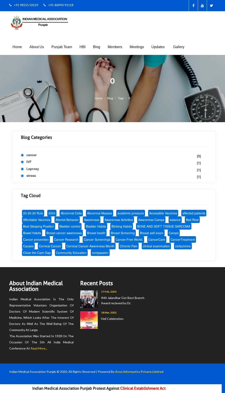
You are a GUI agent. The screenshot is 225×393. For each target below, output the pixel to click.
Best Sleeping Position (38, 226)
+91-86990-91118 (60, 5)
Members (115, 47)
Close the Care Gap (37, 252)
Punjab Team (61, 47)
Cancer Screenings (97, 239)
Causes (28, 246)
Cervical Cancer (50, 246)
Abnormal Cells (71, 213)
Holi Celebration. (112, 319)
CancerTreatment (183, 239)
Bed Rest (192, 219)
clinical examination (156, 246)
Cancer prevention (36, 239)
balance (175, 219)
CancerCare (156, 239)
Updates (158, 47)
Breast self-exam (151, 233)
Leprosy (113, 169)
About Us (36, 47)
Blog (96, 47)
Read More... (39, 348)
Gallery (178, 47)
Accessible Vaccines (163, 213)
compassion (100, 252)
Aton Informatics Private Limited (139, 371)
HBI (82, 47)
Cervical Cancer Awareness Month (90, 246)
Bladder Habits (96, 226)
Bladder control (69, 226)
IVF (113, 162)
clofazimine (183, 246)
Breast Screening (123, 233)
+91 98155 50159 (26, 5)
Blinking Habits (121, 226)
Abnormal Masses (99, 213)
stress (113, 176)
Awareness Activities (119, 219)
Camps (174, 233)
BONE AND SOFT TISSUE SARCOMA (163, 226)
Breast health (96, 233)
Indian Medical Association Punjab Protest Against (92, 388)
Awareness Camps (151, 219)
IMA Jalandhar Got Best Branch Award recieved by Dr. (122, 300)
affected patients (193, 213)
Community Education (71, 252)
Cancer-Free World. (129, 239)
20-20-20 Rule (33, 213)
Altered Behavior (67, 219)
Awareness (91, 219)
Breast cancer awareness (64, 233)
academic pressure (130, 213)
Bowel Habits (32, 233)
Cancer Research (66, 239)
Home (17, 47)
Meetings (137, 47)
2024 (51, 213)
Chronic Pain (129, 246)
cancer (113, 155)
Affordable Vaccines (36, 219)
